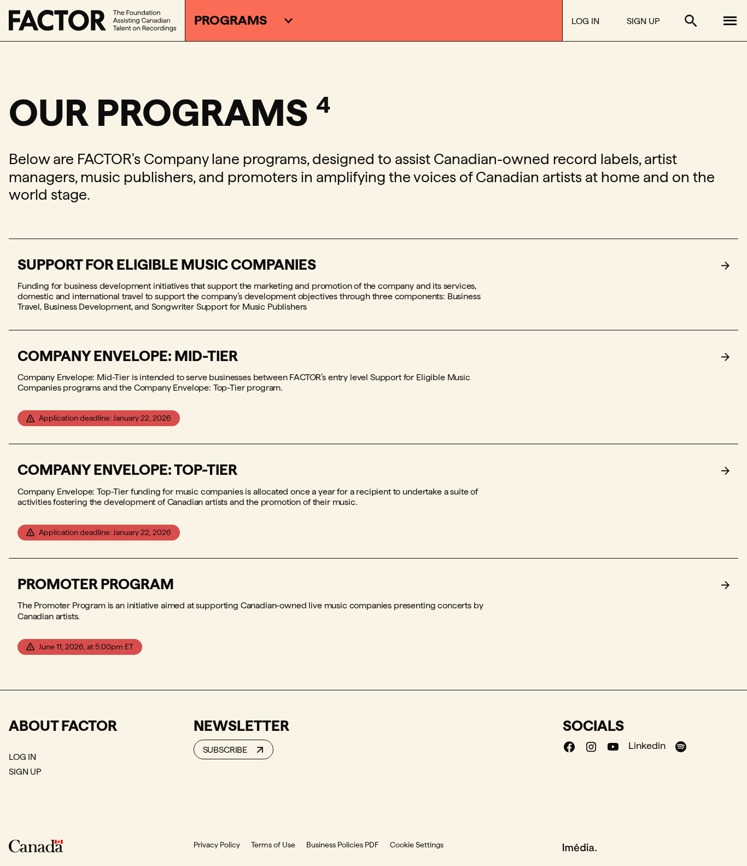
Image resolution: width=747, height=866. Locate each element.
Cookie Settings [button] (416, 844)
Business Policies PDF (342, 844)
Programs (230, 20)
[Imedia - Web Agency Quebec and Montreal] (580, 847)
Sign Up (643, 21)
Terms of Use (273, 844)
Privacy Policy (217, 844)
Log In (585, 21)
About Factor (63, 725)
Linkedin (647, 745)
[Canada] (36, 845)
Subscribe (225, 750)
